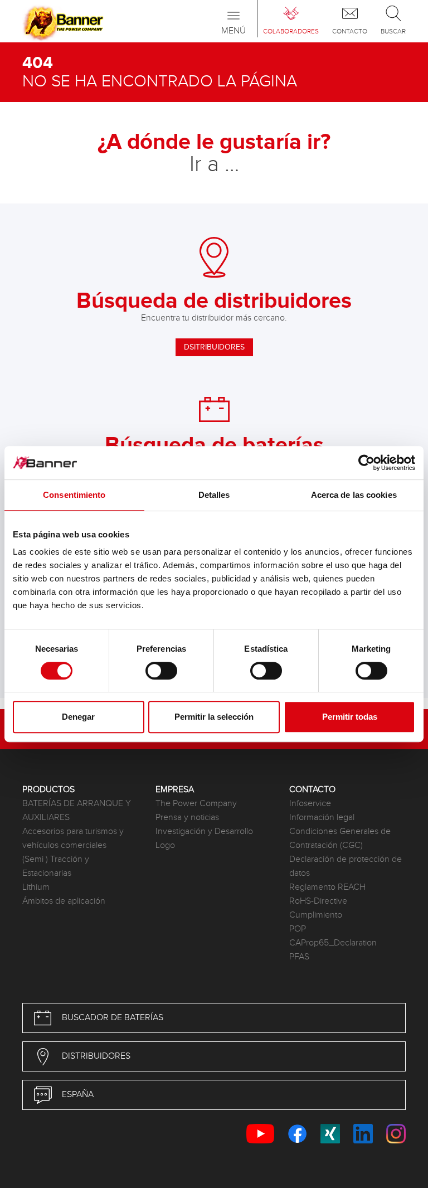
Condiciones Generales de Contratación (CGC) (340, 838)
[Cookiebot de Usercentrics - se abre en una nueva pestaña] (366, 462)
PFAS (299, 957)
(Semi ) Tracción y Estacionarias (55, 866)
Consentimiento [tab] (74, 495)
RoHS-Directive (318, 901)
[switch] (161, 671)
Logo (165, 845)
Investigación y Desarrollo (204, 831)
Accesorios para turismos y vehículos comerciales (73, 838)
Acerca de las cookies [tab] (354, 495)
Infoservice (310, 803)
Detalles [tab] (214, 495)
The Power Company (196, 803)
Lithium (36, 887)
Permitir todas (349, 716)
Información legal (321, 817)
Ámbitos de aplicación (63, 901)
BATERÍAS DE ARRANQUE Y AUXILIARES (76, 810)
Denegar (78, 716)
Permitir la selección (214, 716)
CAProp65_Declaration (333, 943)
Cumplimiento (315, 915)
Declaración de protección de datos (345, 866)
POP (297, 929)
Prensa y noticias (187, 817)
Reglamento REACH (327, 887)
